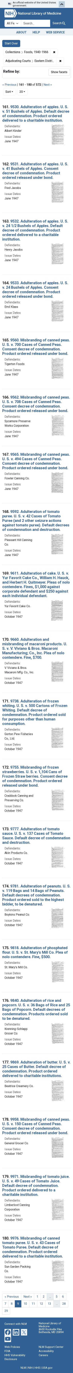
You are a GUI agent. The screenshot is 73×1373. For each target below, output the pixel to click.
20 (23, 92)
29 (6, 1311)
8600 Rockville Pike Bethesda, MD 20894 (51, 1331)
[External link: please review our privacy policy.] (7, 1332)
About (21, 32)
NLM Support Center (51, 1347)
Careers (43, 1355)
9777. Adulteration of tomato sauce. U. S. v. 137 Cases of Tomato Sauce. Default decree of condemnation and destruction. (36, 836)
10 (25, 1304)
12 (41, 1304)
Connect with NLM (15, 1324)
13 (49, 1304)
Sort (8, 92)
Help (36, 32)
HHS (37, 1367)
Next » (47, 84)
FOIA (7, 1351)
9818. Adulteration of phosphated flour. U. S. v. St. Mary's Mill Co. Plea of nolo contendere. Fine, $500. (35, 952)
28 (64, 1304)
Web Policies (12, 1347)
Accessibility (46, 1351)
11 (33, 1304)
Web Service (55, 32)
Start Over (11, 43)
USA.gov (47, 1367)
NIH (30, 1367)
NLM (23, 1367)
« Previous (9, 84)
